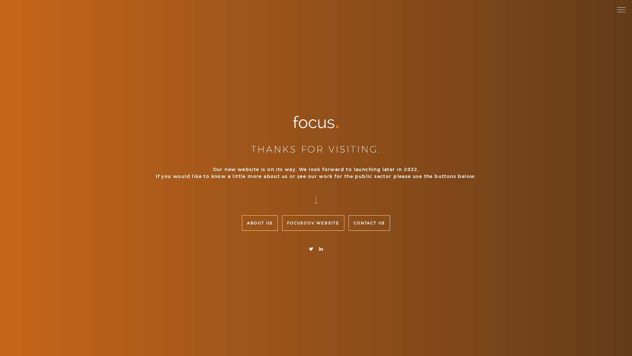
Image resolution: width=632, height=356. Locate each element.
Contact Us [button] (369, 223)
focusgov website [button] (313, 223)
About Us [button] (260, 223)
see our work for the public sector (344, 176)
